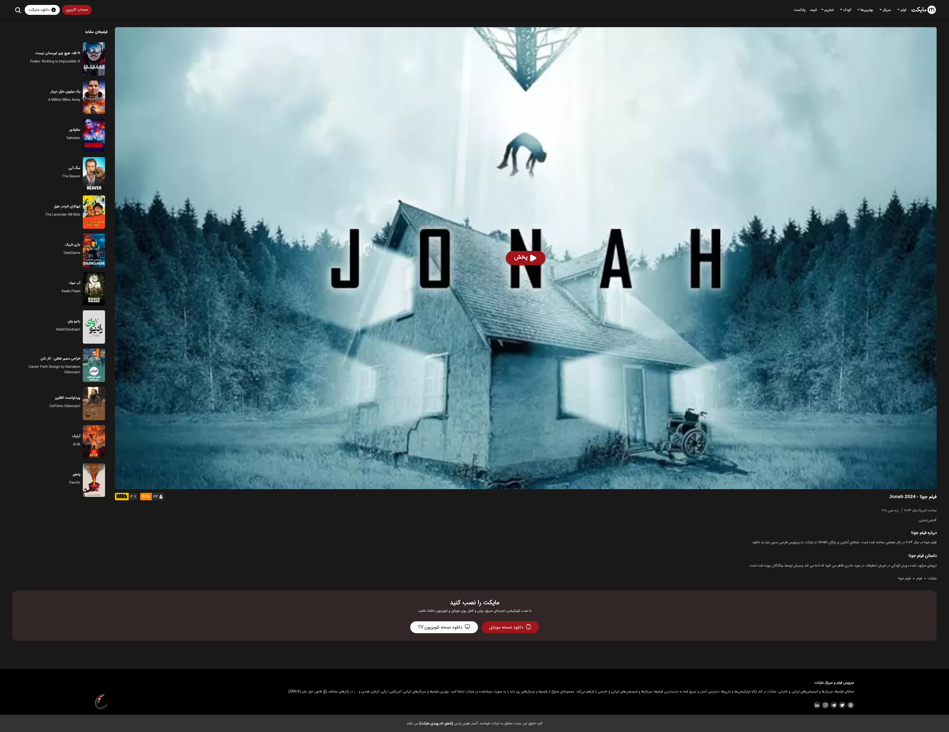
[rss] (816, 705)
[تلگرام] (833, 705)
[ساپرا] (101, 702)
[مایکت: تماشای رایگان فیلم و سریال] (924, 10)
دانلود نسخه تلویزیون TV (440, 627)
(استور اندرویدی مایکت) (436, 723)
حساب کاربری (77, 9)
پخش (521, 257)
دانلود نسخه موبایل (506, 627)
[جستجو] (17, 10)
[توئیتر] (842, 705)
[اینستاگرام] (825, 705)
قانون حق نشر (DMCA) (305, 691)
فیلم (919, 578)
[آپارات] (850, 705)
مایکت (932, 578)
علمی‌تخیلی (926, 520)
